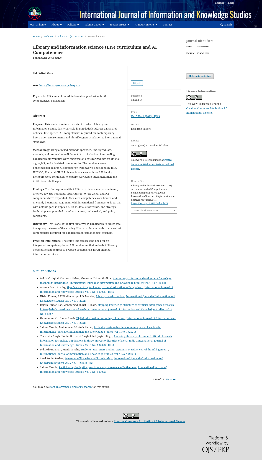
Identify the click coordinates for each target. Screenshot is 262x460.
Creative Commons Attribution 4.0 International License (152, 164)
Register (219, 2)
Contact (167, 24)
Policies (72, 24)
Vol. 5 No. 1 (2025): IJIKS (70, 36)
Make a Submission (200, 76)
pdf (138, 83)
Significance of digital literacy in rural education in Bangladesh (105, 287)
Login (231, 2)
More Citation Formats (145, 210)
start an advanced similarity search (70, 387)
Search (227, 24)
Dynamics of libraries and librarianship (89, 358)
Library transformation (110, 296)
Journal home (37, 24)
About (56, 24)
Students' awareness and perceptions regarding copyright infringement (124, 349)
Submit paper (93, 24)
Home (36, 36)
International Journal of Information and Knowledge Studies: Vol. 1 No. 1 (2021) (118, 283)
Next (169, 379)
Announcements (145, 24)
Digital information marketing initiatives (100, 318)
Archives (48, 36)
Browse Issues (118, 24)
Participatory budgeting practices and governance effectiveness (98, 367)
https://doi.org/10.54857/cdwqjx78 (59, 85)
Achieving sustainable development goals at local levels (127, 327)
